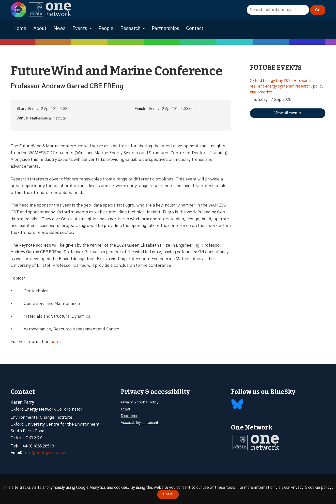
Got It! (168, 494)
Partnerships (165, 28)
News (59, 28)
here (55, 342)
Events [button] (80, 28)
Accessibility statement (139, 423)
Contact (194, 28)
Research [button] (130, 28)
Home (20, 28)
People (106, 28)
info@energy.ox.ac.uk (45, 453)
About (39, 28)
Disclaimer (129, 416)
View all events (288, 113)
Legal (125, 409)
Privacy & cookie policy (139, 402)
